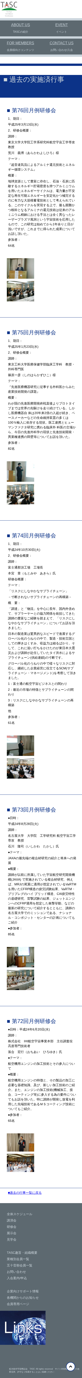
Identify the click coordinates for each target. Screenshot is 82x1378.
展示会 (11, 1233)
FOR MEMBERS (20, 43)
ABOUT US (20, 25)
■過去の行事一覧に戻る (25, 1192)
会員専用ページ (18, 1304)
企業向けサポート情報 (23, 1291)
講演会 (11, 1220)
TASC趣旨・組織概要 (22, 1252)
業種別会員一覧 (18, 1259)
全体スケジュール (19, 1214)
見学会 (11, 1239)
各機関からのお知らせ (23, 1297)
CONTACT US (62, 43)
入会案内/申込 (17, 1278)
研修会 (11, 1227)
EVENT (61, 25)
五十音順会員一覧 (19, 1265)
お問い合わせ (16, 1272)
